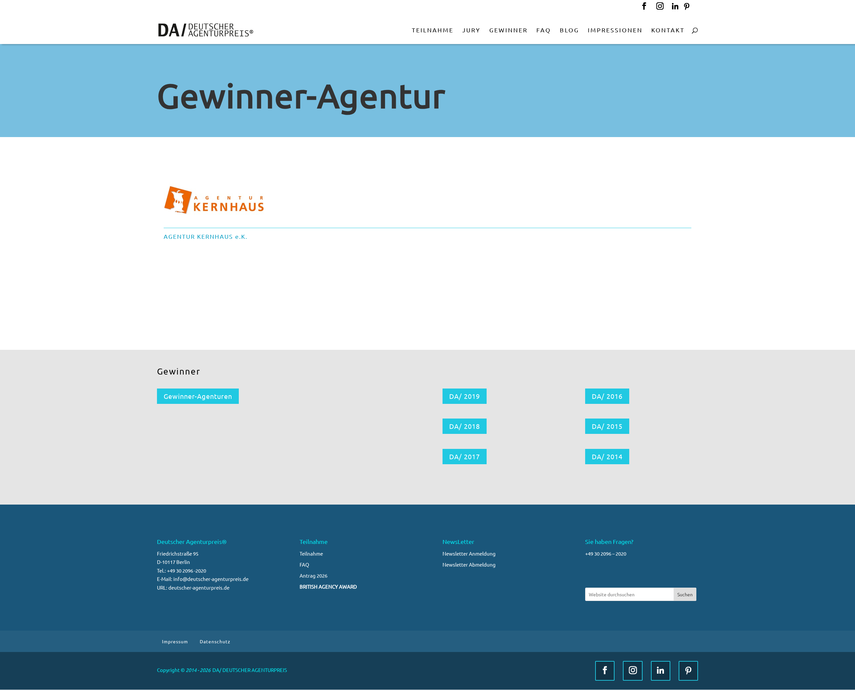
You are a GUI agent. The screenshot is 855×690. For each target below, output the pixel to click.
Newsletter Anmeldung (469, 553)
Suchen (685, 594)
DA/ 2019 (464, 396)
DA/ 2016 (607, 396)
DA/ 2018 (464, 426)
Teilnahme (311, 553)
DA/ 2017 (464, 456)
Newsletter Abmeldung (469, 564)
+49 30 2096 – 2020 (605, 553)
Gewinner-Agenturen (198, 396)
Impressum (175, 641)
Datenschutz (215, 641)
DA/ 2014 (607, 456)
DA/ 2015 (607, 426)
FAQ (304, 564)
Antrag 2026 (313, 575)
